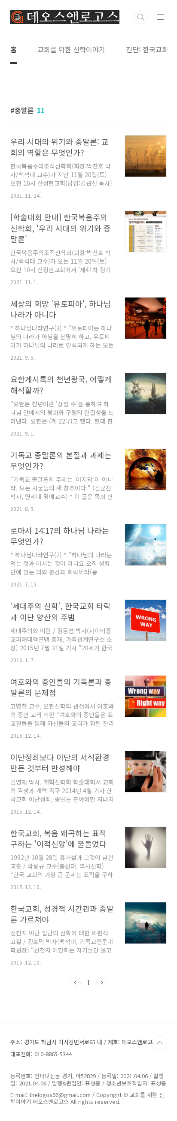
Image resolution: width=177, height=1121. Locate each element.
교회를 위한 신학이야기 (71, 49)
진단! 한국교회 (147, 49)
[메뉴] (160, 16)
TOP (160, 1043)
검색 (140, 17)
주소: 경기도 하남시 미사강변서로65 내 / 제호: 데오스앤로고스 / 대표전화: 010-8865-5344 (86, 1048)
